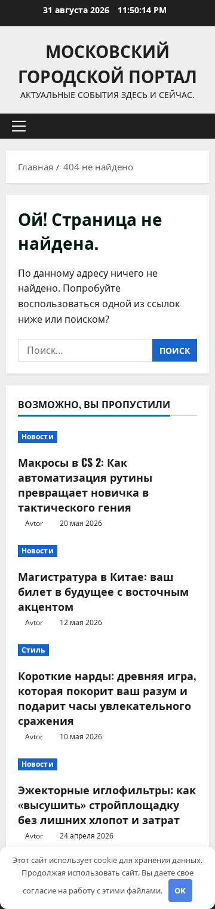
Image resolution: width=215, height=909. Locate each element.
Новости (38, 436)
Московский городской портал (107, 63)
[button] (19, 126)
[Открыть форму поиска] (194, 126)
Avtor (34, 523)
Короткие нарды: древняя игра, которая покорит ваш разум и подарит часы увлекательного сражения (107, 698)
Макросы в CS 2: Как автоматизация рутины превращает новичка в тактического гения (85, 484)
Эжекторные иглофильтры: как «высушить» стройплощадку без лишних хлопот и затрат (107, 804)
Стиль (33, 650)
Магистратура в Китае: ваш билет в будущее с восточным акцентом (103, 591)
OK (180, 890)
